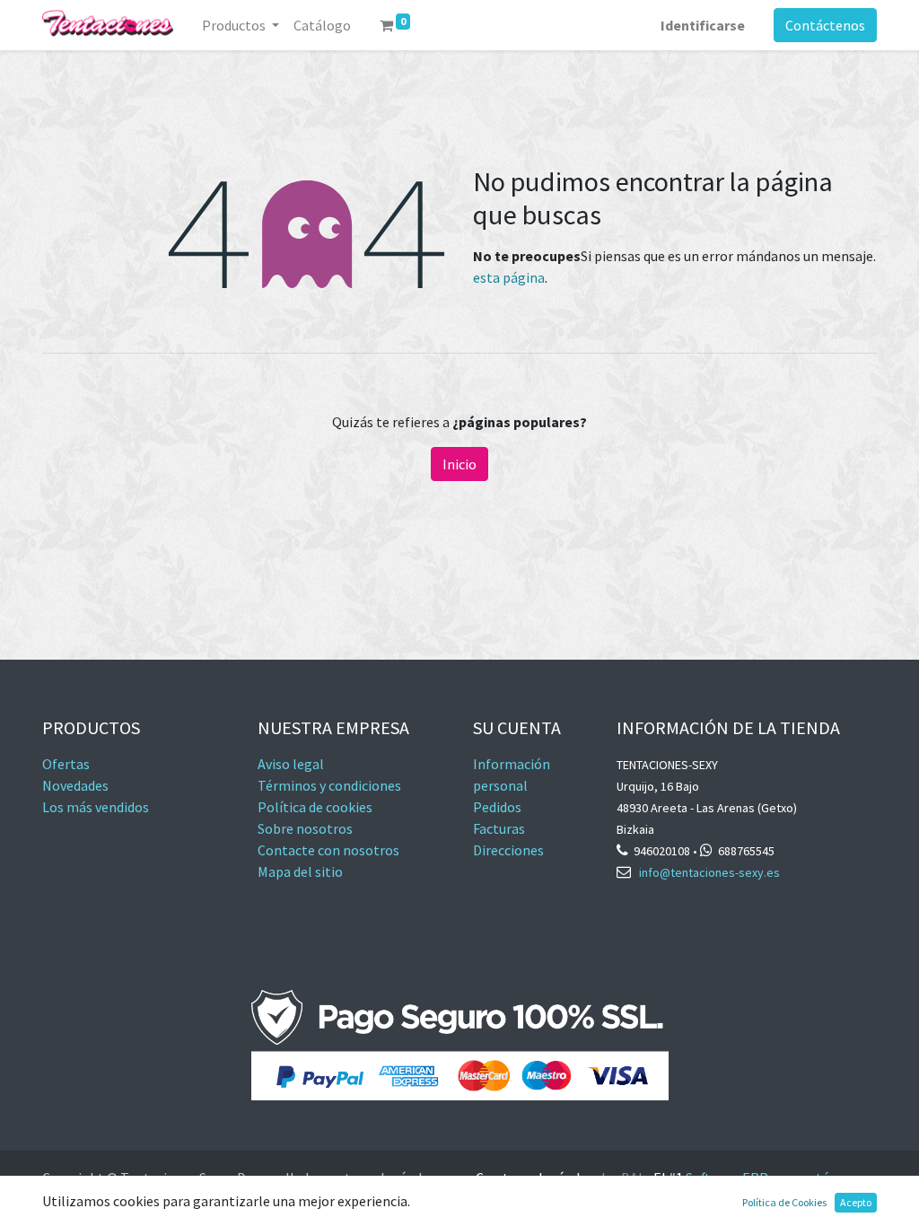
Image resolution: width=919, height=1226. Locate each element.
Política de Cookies (784, 1202)
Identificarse (703, 25)
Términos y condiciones (329, 785)
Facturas (500, 828)
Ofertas (66, 764)
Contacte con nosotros (328, 850)
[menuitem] (322, 25)
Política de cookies (315, 807)
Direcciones (508, 850)
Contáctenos (825, 25)
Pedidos (497, 807)
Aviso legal (291, 764)
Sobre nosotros (305, 828)
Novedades (75, 785)
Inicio (459, 464)
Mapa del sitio (300, 871)
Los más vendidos (95, 807)
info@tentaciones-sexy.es (709, 872)
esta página (509, 277)
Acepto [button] (855, 1202)
